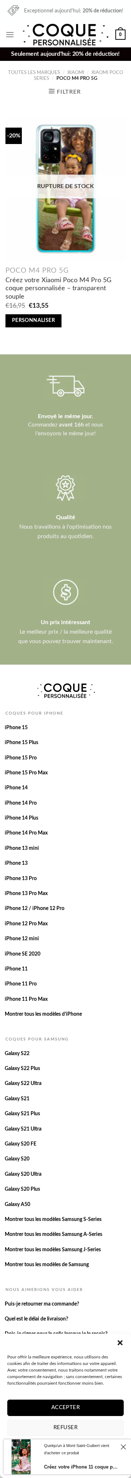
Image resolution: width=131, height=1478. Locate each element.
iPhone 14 (16, 787)
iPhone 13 (16, 863)
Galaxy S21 (17, 1098)
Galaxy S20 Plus (22, 1189)
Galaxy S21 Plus (22, 1113)
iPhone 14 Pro (21, 803)
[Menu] (9, 34)
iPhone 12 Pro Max (26, 923)
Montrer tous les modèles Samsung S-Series (53, 1219)
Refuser (65, 1427)
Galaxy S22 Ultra (23, 1083)
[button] (120, 1342)
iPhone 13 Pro (21, 878)
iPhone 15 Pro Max (26, 772)
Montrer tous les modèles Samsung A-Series (53, 1234)
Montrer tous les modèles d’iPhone (43, 1014)
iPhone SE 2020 (22, 954)
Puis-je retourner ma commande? (42, 1304)
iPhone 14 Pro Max (26, 833)
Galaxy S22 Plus (22, 1068)
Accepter (65, 1407)
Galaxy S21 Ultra (23, 1129)
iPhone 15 (16, 727)
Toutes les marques (34, 72)
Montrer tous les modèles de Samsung (47, 1264)
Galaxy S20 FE (20, 1144)
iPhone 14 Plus (21, 818)
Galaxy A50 (17, 1204)
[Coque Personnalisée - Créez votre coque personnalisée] (65, 34)
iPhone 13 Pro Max (26, 893)
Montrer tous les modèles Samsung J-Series (53, 1249)
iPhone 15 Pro (21, 758)
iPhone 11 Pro (21, 984)
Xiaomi (75, 72)
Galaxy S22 (17, 1053)
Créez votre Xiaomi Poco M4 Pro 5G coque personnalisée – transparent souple (58, 288)
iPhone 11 (16, 969)
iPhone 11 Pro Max (26, 999)
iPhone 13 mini (22, 848)
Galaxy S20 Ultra (23, 1174)
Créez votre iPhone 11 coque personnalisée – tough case (81, 1467)
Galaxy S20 (17, 1159)
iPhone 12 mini (22, 938)
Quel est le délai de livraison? (36, 1319)
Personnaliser (33, 320)
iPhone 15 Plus (21, 742)
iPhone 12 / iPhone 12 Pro (34, 908)
